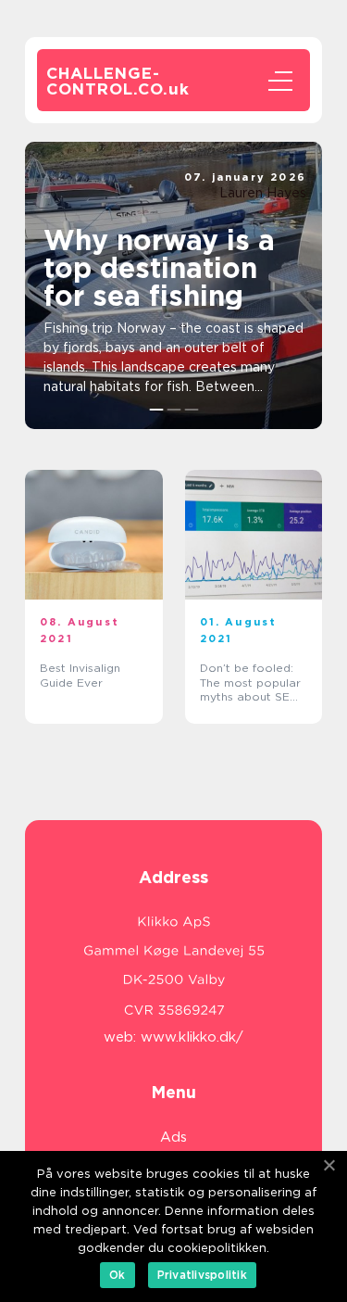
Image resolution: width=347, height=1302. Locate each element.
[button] (156, 410)
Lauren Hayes (262, 192)
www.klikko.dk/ (192, 1037)
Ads (173, 1137)
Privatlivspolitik (202, 1275)
